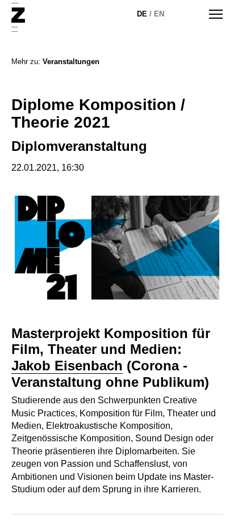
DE (142, 14)
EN (159, 14)
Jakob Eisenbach (67, 365)
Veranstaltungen (71, 61)
